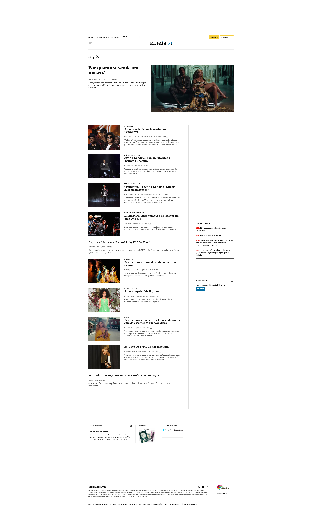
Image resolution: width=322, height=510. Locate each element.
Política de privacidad (135, 504)
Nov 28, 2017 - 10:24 (160, 194)
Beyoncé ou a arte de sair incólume (146, 347)
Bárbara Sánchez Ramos (133, 296)
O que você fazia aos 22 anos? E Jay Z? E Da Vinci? (119, 242)
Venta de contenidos (101, 504)
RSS (179, 504)
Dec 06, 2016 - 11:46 (144, 328)
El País (126, 270)
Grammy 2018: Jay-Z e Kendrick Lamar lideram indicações (149, 188)
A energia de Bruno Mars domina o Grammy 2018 (147, 130)
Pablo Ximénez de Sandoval (134, 137)
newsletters (202, 281)
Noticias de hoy (192, 504)
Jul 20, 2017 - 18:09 (143, 224)
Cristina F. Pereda (130, 352)
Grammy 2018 (129, 126)
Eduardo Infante (130, 328)
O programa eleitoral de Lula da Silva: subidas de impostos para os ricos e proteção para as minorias (214, 242)
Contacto (91, 504)
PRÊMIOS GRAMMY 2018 (132, 184)
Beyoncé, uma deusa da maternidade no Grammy (150, 264)
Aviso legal (112, 504)
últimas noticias (203, 223)
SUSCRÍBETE (214, 37)
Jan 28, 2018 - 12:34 (142, 166)
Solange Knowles (130, 288)
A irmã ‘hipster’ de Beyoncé (142, 291)
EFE (125, 166)
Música (126, 317)
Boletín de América (99, 432)
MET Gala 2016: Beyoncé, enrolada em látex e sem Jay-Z (123, 375)
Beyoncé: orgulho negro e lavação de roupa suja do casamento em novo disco (152, 321)
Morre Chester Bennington (134, 213)
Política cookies (122, 504)
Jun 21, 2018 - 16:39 (109, 79)
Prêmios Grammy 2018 (132, 155)
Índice (184, 504)
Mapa (144, 504)
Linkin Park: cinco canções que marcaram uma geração (151, 217)
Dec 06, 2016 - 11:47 (154, 296)
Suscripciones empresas (170, 504)
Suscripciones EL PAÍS (154, 504)
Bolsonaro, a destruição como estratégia (211, 229)
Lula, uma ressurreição (211, 235)
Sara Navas (92, 247)
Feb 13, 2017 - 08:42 (150, 270)
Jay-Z (93, 56)
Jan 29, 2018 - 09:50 (160, 137)
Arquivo (142, 426)
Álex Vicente (92, 79)
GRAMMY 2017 (128, 259)
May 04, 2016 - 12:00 (97, 380)
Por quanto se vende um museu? (113, 70)
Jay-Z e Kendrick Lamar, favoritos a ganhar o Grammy (147, 159)
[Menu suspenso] (90, 43)
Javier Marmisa (129, 224)
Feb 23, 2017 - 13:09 (104, 247)
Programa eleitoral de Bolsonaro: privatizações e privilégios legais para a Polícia (213, 252)
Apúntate (200, 289)
